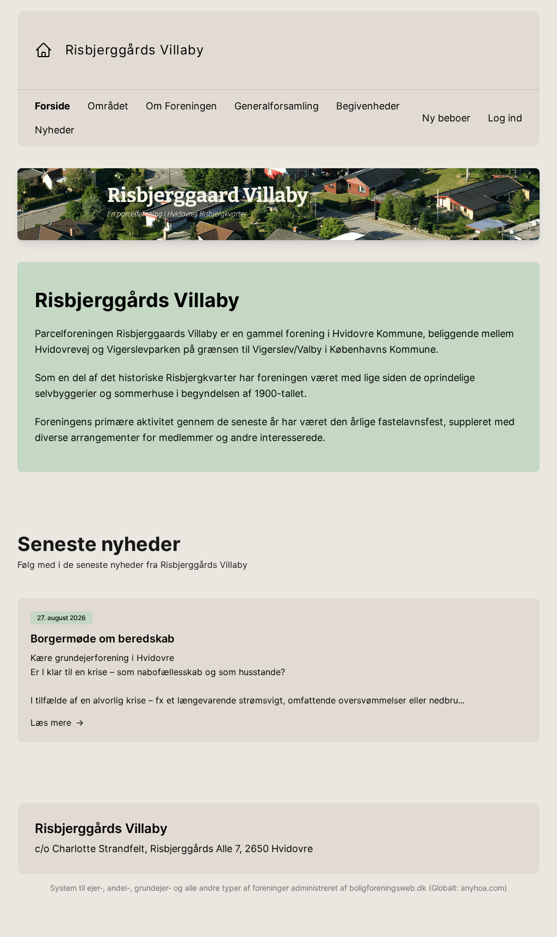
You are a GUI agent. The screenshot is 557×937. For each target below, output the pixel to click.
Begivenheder (368, 106)
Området (108, 106)
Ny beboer (446, 118)
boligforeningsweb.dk (387, 887)
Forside (52, 106)
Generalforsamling (276, 106)
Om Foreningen (181, 106)
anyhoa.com (482, 887)
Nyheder (55, 130)
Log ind (505, 118)
